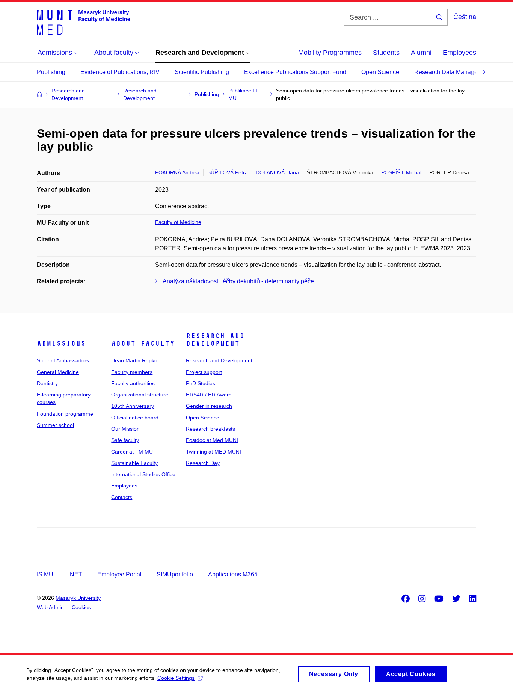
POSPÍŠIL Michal (401, 172)
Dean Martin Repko (134, 360)
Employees (459, 52)
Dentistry (47, 383)
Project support (204, 372)
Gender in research (209, 406)
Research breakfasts (210, 429)
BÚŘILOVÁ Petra (227, 172)
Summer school (55, 425)
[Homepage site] (83, 22)
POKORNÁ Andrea (177, 172)
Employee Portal (119, 574)
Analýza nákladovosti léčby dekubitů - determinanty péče (238, 281)
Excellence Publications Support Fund (295, 72)
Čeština (464, 17)
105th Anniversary (132, 406)
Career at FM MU (132, 452)
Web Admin (50, 607)
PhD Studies (200, 383)
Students (386, 52)
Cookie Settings (176, 678)
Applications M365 (233, 574)
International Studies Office (143, 474)
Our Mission (125, 429)
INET (75, 574)
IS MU (45, 574)
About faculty (143, 343)
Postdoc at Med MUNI (212, 440)
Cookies (81, 607)
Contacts (121, 497)
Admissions (61, 343)
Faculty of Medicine (178, 222)
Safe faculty (125, 440)
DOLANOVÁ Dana (277, 172)
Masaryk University (78, 598)
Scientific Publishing (202, 72)
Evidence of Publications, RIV (120, 72)
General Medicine (58, 372)
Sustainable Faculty (134, 463)
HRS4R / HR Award (209, 395)
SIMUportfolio (175, 574)
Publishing (51, 72)
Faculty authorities (133, 383)
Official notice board (134, 418)
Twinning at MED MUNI (213, 452)
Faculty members (131, 372)
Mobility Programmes (330, 52)
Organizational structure (139, 395)
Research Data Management (452, 72)
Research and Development (215, 340)
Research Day (203, 463)
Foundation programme (65, 414)
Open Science (380, 72)
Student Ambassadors (63, 360)
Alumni (421, 52)
